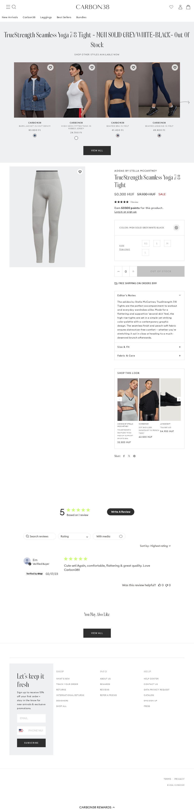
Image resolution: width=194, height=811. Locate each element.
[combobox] (74, 536)
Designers (62, 700)
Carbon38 (29, 17)
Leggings (46, 17)
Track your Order (67, 684)
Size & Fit (123, 346)
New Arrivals (10, 17)
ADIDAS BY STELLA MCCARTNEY (135, 170)
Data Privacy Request (157, 689)
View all (97, 150)
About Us (105, 678)
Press (147, 706)
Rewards (105, 684)
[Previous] (119, 399)
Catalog (149, 695)
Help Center (151, 678)
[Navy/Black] (118, 135)
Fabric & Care (126, 355)
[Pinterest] (134, 456)
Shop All (61, 706)
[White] (76, 138)
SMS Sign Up (150, 700)
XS (145, 243)
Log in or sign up (125, 211)
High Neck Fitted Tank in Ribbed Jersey (76, 127)
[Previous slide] (9, 101)
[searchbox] (39, 536)
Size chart (124, 249)
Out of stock (160, 271)
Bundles (81, 17)
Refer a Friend (108, 695)
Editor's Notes (126, 295)
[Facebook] (124, 456)
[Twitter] (129, 456)
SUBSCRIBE (31, 742)
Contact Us (151, 684)
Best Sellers (64, 17)
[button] (97, 807)
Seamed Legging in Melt (159, 126)
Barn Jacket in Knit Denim (35, 126)
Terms (167, 779)
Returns (61, 689)
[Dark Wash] (35, 135)
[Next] (179, 399)
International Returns (70, 695)
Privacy (179, 779)
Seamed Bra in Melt (117, 126)
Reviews (104, 689)
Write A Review (120, 511)
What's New (63, 678)
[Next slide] (184, 101)
